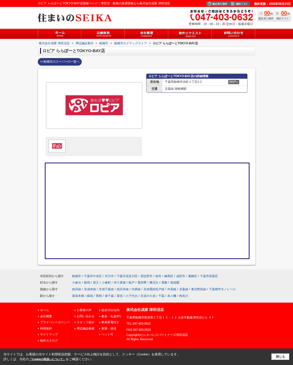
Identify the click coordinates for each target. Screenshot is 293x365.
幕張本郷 (78, 296)
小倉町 (106, 282)
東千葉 (109, 296)
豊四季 (142, 282)
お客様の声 (84, 310)
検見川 (183, 296)
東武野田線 (198, 289)
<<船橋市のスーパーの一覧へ (59, 61)
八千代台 (132, 296)
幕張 (120, 296)
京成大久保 (148, 296)
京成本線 (90, 289)
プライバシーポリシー (55, 322)
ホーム (44, 310)
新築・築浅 (108, 328)
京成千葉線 (106, 289)
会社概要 (46, 316)
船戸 (132, 282)
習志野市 (146, 276)
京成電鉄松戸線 (154, 289)
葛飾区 (192, 276)
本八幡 (171, 296)
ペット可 (107, 334)
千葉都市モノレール (222, 289)
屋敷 (164, 282)
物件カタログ (49, 340)
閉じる (280, 356)
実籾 (99, 296)
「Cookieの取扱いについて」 (47, 359)
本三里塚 (120, 282)
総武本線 (123, 289)
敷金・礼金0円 (111, 316)
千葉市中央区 (93, 276)
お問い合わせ (86, 316)
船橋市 (76, 276)
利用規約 (46, 328)
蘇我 (87, 282)
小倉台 (76, 282)
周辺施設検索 (86, 328)
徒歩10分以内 (110, 310)
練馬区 (168, 276)
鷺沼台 (153, 282)
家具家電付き (110, 322)
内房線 (136, 289)
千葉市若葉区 (209, 276)
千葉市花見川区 (127, 276)
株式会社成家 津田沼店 (145, 310)
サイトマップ (49, 334)
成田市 (180, 276)
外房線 (171, 289)
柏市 (158, 276)
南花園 (174, 282)
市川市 (109, 276)
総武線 (76, 289)
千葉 (161, 296)
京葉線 (183, 289)
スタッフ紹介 (86, 322)
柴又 (96, 282)
